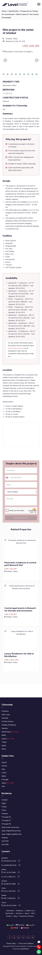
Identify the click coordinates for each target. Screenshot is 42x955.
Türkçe (15, 928)
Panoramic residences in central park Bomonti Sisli (20, 563)
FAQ (32, 913)
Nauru (4, 749)
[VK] (33, 937)
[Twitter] (14, 937)
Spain (7, 783)
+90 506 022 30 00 (9, 861)
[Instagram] (23, 937)
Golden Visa (8, 756)
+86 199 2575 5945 (9, 905)
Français (26, 928)
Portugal (5, 779)
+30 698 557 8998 (9, 884)
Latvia (4, 773)
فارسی (31, 925)
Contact (8, 916)
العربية (11, 925)
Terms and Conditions (25, 943)
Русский (21, 925)
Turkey (4, 742)
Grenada (5, 718)
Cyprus (8, 739)
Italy (3, 769)
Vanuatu (5, 728)
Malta (4, 735)
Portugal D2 (6, 817)
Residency (7, 793)
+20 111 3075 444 (9, 891)
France (4, 807)
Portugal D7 (6, 820)
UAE (3, 786)
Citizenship (7, 704)
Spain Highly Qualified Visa (12, 834)
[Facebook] (10, 937)
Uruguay (5, 838)
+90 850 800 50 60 (9, 865)
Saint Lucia (6, 715)
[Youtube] (28, 937)
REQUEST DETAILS (21, 518)
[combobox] (7, 477)
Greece (4, 766)
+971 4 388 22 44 (9, 877)
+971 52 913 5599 (9, 872)
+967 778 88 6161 (9, 898)
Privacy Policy (11, 943)
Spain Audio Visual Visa (10, 827)
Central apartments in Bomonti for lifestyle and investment (20, 609)
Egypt (4, 745)
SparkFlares (25, 949)
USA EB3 (5, 841)
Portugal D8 (6, 824)
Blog (15, 916)
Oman (4, 810)
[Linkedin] (19, 937)
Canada (4, 800)
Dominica (5, 711)
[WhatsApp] (19, 861)
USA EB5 (5, 844)
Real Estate (14, 11)
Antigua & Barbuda (9, 725)
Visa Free (19, 913)
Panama (5, 814)
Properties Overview (26, 916)
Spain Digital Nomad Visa (11, 831)
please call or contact (16, 348)
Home (4, 11)
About (27, 913)
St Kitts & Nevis (7, 721)
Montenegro (10, 732)
